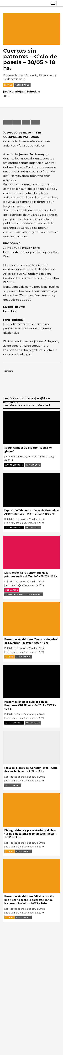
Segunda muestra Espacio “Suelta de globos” (28, 449)
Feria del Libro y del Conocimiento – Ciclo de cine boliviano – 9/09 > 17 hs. (31, 769)
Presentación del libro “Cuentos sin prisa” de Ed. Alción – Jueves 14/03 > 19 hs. (31, 641)
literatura (8, 371)
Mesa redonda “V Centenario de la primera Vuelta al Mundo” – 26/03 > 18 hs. (31, 574)
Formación (11, 590)
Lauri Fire (10, 311)
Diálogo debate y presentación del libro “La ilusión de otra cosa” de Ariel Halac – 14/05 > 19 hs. (30, 834)
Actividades (22, 85)
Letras (8, 85)
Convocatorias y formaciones (23, 594)
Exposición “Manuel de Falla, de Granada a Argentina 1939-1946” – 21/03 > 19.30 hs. (31, 511)
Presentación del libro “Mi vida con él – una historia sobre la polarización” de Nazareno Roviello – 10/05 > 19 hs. (29, 900)
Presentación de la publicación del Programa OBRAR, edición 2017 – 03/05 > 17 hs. (30, 705)
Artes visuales (14, 465)
